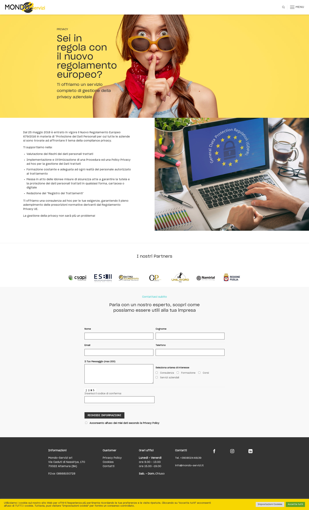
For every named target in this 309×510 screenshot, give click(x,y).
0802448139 (193, 458)
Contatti (108, 466)
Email (87, 345)
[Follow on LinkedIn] (250, 452)
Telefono (161, 345)
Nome (87, 329)
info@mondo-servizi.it (189, 465)
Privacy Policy (112, 458)
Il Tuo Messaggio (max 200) (99, 362)
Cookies (108, 462)
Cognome (161, 329)
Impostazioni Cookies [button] (270, 504)
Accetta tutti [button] (295, 504)
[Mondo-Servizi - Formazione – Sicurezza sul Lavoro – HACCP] (29, 7)
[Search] (283, 7)
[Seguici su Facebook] (214, 452)
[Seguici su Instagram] (232, 452)
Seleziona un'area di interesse (172, 368)
